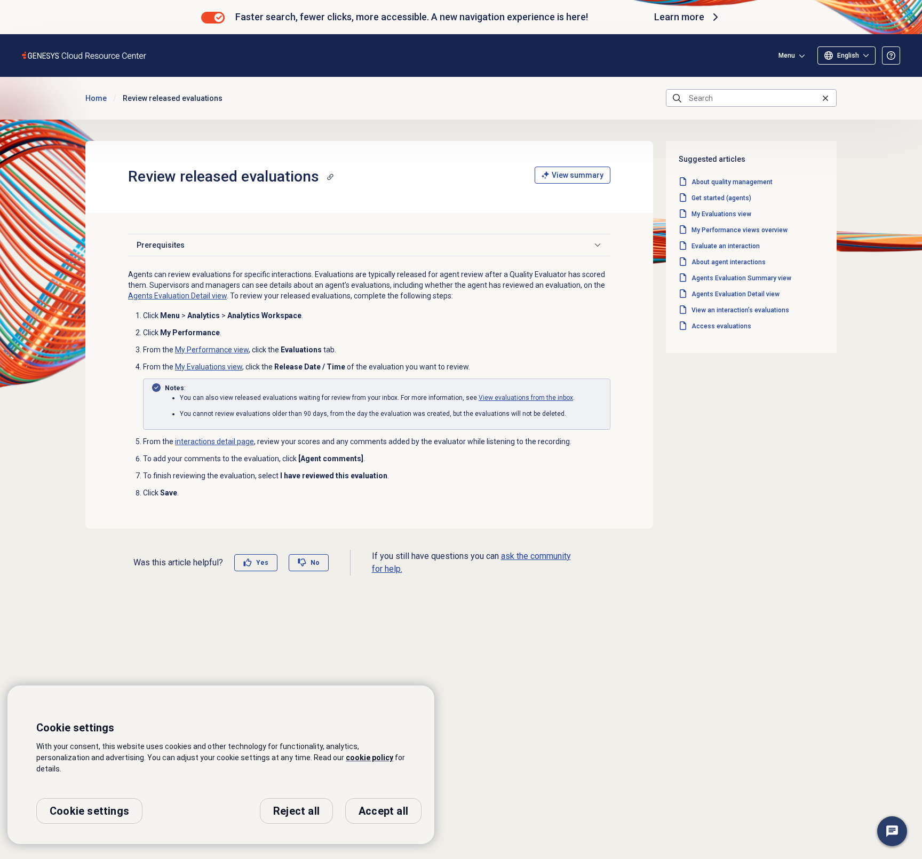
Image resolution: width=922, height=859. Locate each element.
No (315, 562)
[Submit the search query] (677, 98)
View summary (577, 175)
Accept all (383, 811)
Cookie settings (89, 811)
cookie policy (369, 757)
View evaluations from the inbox (526, 397)
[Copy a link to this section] (330, 177)
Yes (262, 562)
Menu (786, 55)
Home (96, 98)
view (177, 295)
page (214, 441)
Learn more (679, 16)
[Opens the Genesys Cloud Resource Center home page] (84, 55)
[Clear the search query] (825, 98)
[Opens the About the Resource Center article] (891, 55)
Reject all (296, 811)
